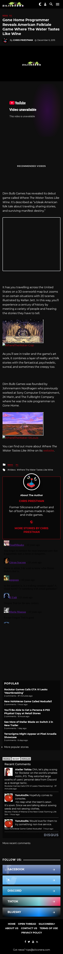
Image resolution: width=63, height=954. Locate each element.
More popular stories (16, 747)
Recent (15, 759)
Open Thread (27, 923)
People (6, 759)
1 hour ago (15, 814)
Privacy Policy (31, 932)
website (48, 450)
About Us (11, 928)
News (5, 15)
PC (10, 15)
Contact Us (29, 928)
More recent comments (16, 843)
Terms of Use (49, 928)
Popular (26, 759)
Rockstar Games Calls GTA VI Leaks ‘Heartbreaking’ (29, 786)
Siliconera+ (47, 923)
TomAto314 (22, 795)
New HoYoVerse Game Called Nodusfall (28, 701)
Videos (12, 470)
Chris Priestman (23, 40)
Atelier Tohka (23, 769)
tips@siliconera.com (38, 949)
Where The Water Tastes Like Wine (35, 470)
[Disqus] (31, 581)
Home (11, 923)
